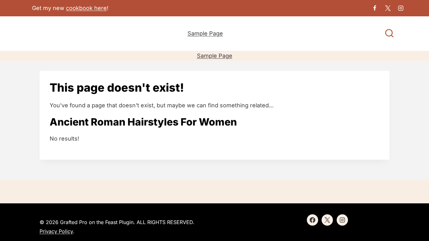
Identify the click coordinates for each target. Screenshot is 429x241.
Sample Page (205, 33)
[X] (388, 8)
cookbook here (86, 8)
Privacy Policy (56, 231)
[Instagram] (400, 8)
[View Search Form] (389, 34)
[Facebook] (374, 8)
